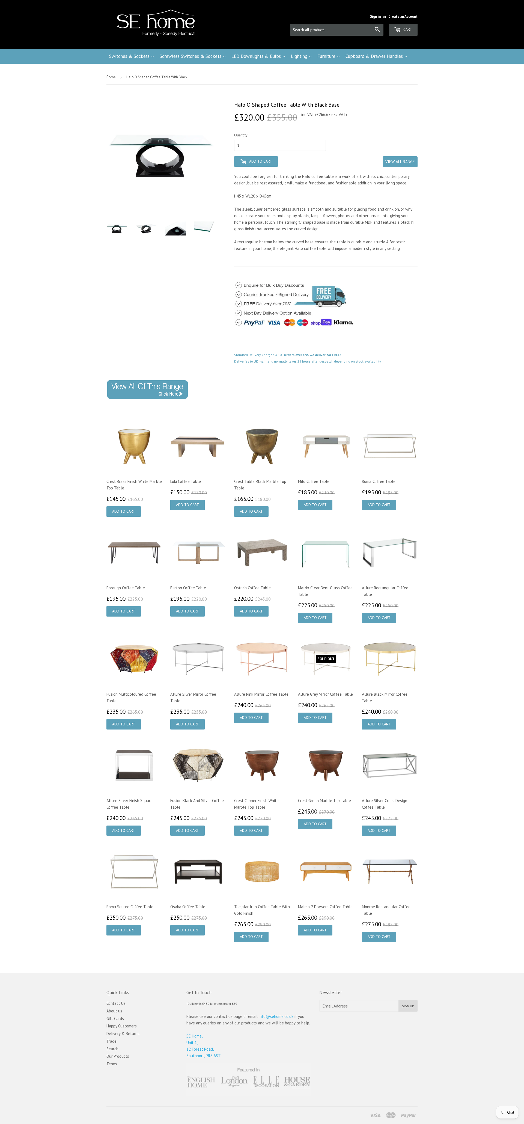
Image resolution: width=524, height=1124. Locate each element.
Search (112, 1048)
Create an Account (403, 16)
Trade (111, 1041)
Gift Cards (115, 1018)
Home (111, 77)
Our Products (117, 1056)
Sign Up (408, 1006)
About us (114, 1011)
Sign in (375, 16)
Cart (407, 29)
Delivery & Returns (122, 1033)
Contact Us (116, 1003)
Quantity (241, 135)
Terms (111, 1063)
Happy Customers (121, 1026)
